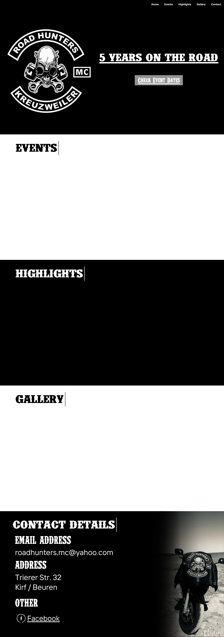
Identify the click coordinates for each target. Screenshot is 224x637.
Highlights (184, 4)
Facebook (43, 618)
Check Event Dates (159, 80)
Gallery (201, 4)
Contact (216, 4)
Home (155, 4)
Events (168, 4)
